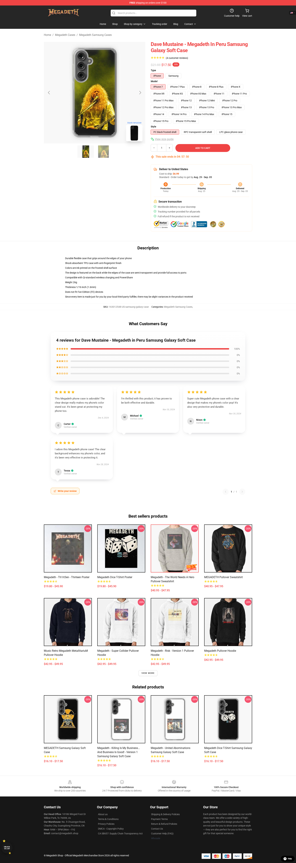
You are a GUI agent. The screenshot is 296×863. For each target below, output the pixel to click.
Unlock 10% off (7, 848)
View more (148, 673)
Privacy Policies (106, 824)
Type (153, 70)
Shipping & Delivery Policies (165, 814)
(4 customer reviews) (177, 58)
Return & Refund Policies (164, 824)
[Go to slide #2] (103, 151)
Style (153, 126)
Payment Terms (159, 819)
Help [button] (290, 859)
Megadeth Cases (65, 35)
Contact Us (157, 828)
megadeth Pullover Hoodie (220, 650)
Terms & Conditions (108, 819)
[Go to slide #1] (85, 151)
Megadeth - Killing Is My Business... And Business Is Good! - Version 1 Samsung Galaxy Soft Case (118, 752)
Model (154, 81)
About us (103, 814)
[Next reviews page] (242, 492)
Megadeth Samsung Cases (95, 35)
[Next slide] (140, 92)
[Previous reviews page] (226, 492)
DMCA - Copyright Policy (111, 828)
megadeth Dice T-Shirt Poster (114, 577)
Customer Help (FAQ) (162, 833)
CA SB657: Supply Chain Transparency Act (120, 833)
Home (47, 35)
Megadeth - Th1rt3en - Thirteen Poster (66, 577)
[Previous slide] (49, 92)
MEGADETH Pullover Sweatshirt (223, 577)
